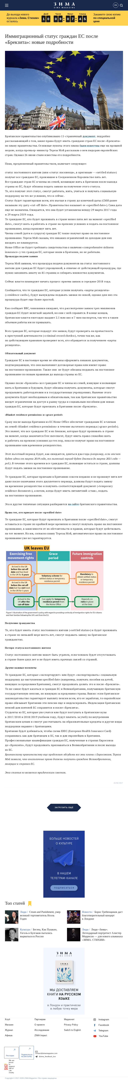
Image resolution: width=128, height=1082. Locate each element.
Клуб (7, 1019)
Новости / (88, 912)
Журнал (9, 1030)
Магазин (9, 1024)
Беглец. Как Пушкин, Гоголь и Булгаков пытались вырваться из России (38, 933)
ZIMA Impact (40, 1035)
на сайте (73, 504)
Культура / (26, 929)
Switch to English (72, 1030)
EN (115, 5)
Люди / (24, 912)
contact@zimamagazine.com (46, 1053)
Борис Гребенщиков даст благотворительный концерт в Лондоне (102, 915)
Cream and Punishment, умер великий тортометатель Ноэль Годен (40, 915)
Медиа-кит (69, 1019)
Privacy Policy (71, 1024)
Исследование (41, 1030)
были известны (90, 145)
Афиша (8, 1035)
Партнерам (40, 1019)
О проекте (39, 1024)
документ (88, 136)
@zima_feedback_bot (47, 1056)
